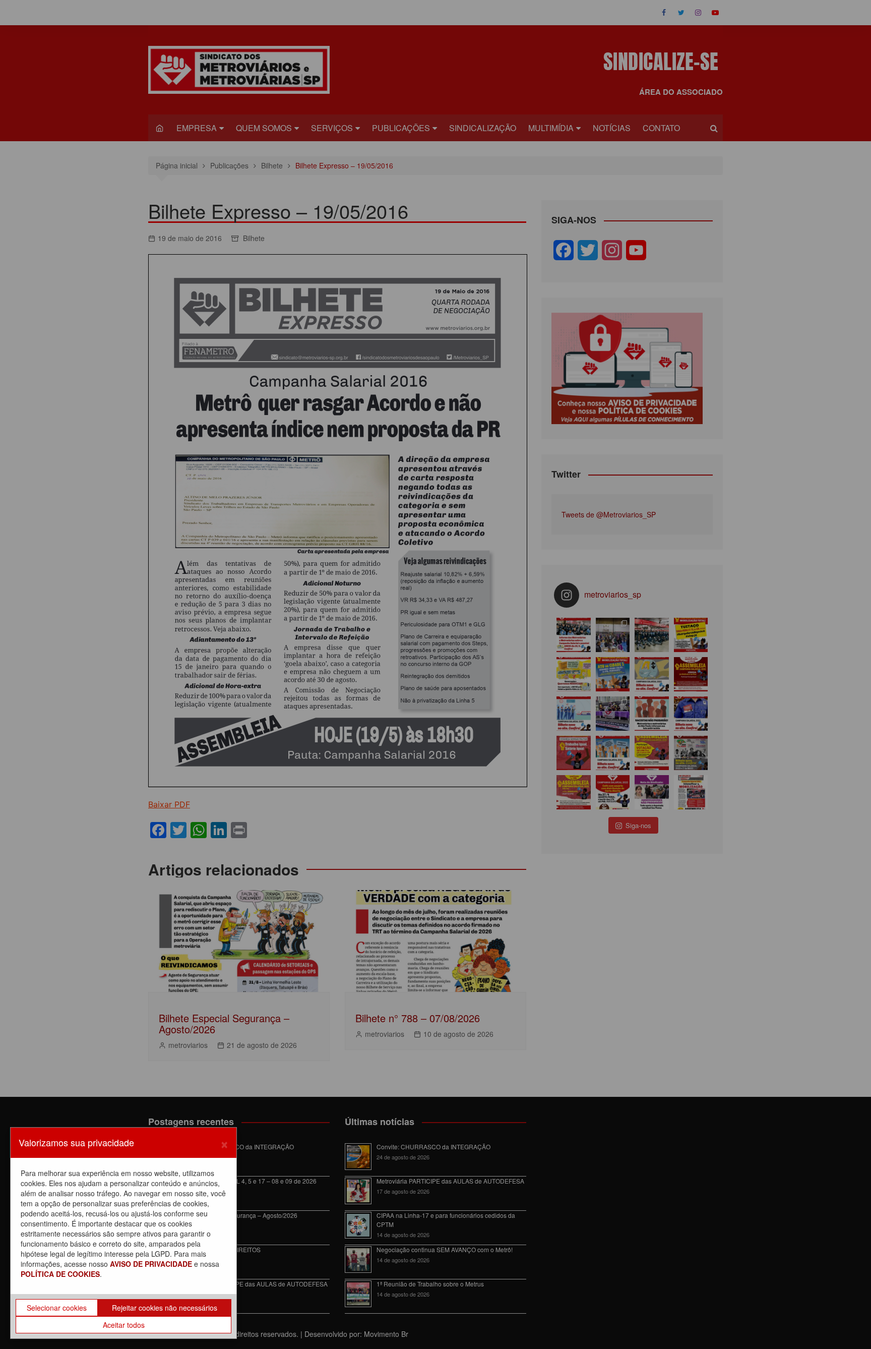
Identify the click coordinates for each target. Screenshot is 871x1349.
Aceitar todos (124, 1325)
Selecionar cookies (57, 1308)
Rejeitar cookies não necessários (164, 1308)
